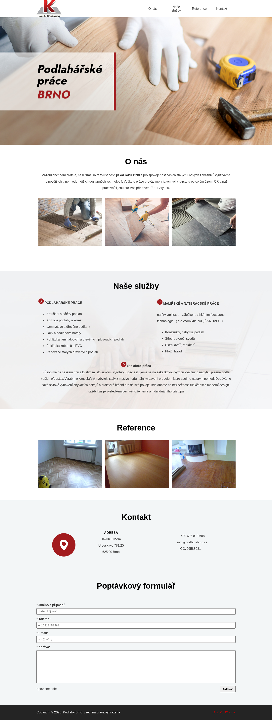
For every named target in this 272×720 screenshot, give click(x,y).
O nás (152, 8)
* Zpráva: (43, 647)
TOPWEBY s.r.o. (224, 712)
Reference (199, 8)
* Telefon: (43, 619)
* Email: (42, 633)
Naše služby (176, 8)
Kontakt (221, 8)
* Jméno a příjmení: (50, 605)
